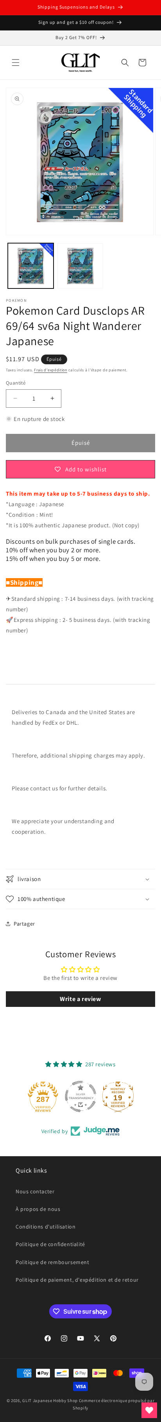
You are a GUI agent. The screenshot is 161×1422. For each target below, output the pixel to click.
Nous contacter (35, 1191)
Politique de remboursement (52, 1262)
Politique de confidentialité (50, 1244)
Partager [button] (24, 923)
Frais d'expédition (50, 370)
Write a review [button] (80, 999)
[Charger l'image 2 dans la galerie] (80, 266)
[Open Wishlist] (149, 1410)
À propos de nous (38, 1208)
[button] (15, 62)
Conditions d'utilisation (45, 1226)
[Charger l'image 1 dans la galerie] (31, 266)
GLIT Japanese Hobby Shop (50, 1400)
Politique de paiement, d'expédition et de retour (77, 1279)
